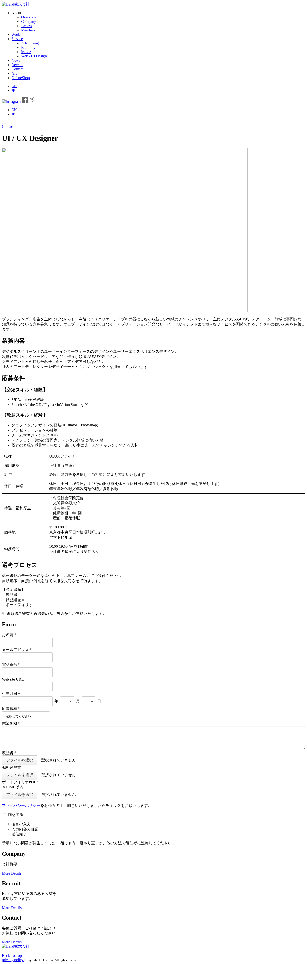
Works (16, 34)
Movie (26, 52)
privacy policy (13, 960)
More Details (12, 873)
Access (26, 26)
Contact (17, 69)
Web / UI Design (34, 56)
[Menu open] (4, 123)
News (16, 60)
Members (28, 30)
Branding (28, 47)
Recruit (17, 65)
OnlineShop (21, 78)
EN (14, 86)
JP (13, 90)
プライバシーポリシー (21, 806)
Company (28, 21)
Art (14, 73)
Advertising (30, 43)
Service (17, 39)
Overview (28, 17)
